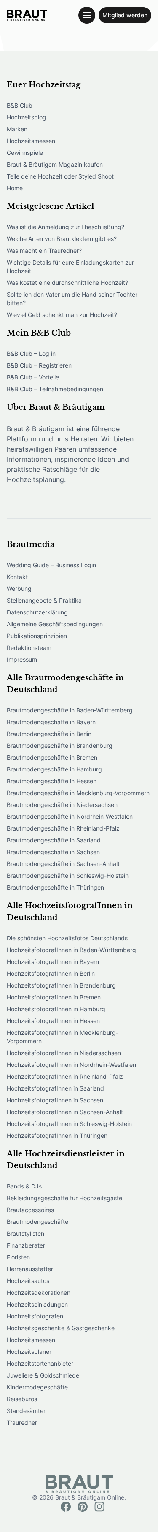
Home (15, 188)
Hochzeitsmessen (31, 141)
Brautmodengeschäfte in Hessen (51, 781)
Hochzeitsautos (28, 1281)
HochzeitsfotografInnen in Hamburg (56, 1009)
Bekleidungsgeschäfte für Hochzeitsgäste (64, 1198)
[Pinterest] (83, 1507)
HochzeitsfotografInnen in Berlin (51, 973)
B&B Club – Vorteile (33, 377)
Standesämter (26, 1411)
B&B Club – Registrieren (39, 365)
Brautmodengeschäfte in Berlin (49, 734)
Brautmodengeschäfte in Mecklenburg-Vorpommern (78, 793)
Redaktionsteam (29, 648)
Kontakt (17, 577)
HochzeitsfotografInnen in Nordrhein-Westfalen (71, 1065)
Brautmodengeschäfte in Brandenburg (59, 746)
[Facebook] (66, 1507)
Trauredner (22, 1422)
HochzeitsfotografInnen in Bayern (53, 962)
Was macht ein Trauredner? (44, 250)
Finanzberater (26, 1245)
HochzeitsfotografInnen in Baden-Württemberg (71, 950)
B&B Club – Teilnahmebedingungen (55, 389)
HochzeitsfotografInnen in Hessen (53, 1021)
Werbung (19, 589)
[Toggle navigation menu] (86, 15)
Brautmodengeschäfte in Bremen (52, 757)
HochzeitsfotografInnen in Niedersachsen (64, 1053)
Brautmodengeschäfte (37, 1222)
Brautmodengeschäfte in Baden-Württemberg (70, 710)
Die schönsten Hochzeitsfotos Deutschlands (67, 938)
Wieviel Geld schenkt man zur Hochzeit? (62, 315)
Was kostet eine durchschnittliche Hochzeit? (67, 283)
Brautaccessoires (30, 1210)
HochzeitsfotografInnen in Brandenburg (61, 985)
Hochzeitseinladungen (37, 1304)
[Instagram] (99, 1507)
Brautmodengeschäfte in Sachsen (53, 852)
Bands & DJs (24, 1186)
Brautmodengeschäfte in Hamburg (54, 769)
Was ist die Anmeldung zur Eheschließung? (65, 227)
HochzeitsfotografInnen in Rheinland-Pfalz (65, 1076)
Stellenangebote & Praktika (44, 600)
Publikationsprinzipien (37, 636)
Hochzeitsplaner (29, 1352)
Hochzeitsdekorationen (38, 1292)
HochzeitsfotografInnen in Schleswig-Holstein (69, 1124)
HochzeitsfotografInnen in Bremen (54, 997)
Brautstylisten (25, 1233)
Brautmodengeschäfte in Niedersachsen (62, 805)
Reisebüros (22, 1399)
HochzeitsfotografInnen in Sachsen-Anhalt (65, 1112)
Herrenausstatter (30, 1269)
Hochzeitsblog (26, 117)
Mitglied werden (124, 15)
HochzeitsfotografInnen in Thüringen (57, 1135)
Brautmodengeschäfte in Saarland (54, 840)
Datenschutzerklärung (37, 612)
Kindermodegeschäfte (37, 1387)
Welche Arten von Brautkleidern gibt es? (62, 239)
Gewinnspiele (25, 153)
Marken (17, 129)
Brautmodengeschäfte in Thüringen (55, 887)
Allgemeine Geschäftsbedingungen (55, 624)
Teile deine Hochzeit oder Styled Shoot (60, 176)
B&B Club (19, 105)
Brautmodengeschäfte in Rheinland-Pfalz (63, 828)
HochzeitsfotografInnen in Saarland (55, 1088)
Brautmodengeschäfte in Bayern (51, 722)
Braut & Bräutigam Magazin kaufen (55, 164)
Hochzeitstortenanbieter (40, 1363)
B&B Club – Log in (31, 353)
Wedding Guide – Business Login (51, 565)
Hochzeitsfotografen (35, 1316)
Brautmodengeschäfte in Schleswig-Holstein (68, 876)
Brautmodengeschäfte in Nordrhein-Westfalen (70, 816)
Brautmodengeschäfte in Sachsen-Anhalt (63, 864)
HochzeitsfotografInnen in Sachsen (55, 1100)
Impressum (22, 659)
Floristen (18, 1257)
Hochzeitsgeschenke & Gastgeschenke (61, 1328)
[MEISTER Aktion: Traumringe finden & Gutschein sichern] (27, 15)
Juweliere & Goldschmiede (43, 1375)
